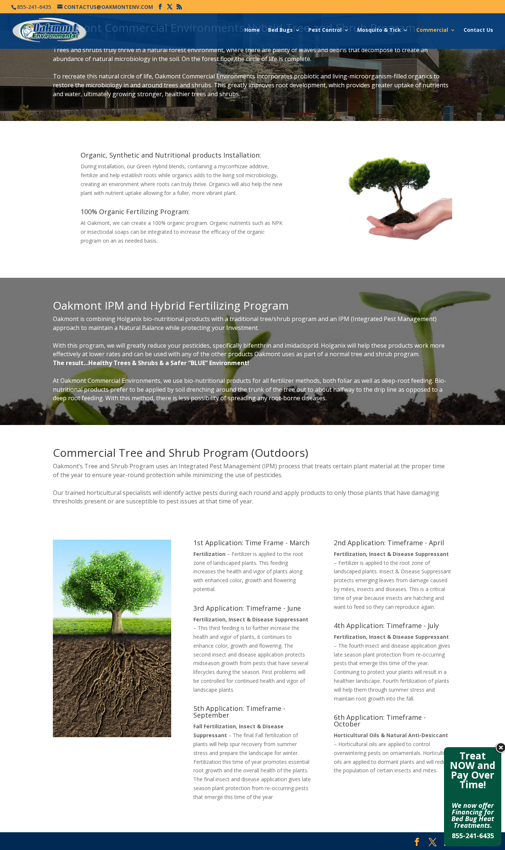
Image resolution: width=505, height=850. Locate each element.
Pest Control (325, 30)
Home (252, 30)
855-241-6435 (473, 835)
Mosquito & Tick (379, 30)
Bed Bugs (280, 30)
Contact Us (478, 30)
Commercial (432, 30)
